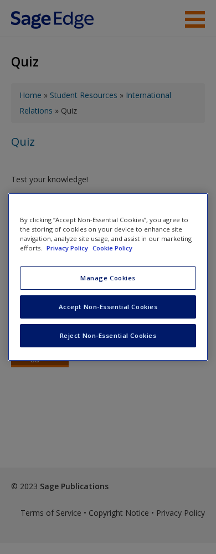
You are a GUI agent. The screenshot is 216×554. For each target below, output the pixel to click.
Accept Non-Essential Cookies (108, 306)
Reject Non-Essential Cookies (108, 335)
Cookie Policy (112, 248)
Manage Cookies (108, 278)
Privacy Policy (68, 248)
